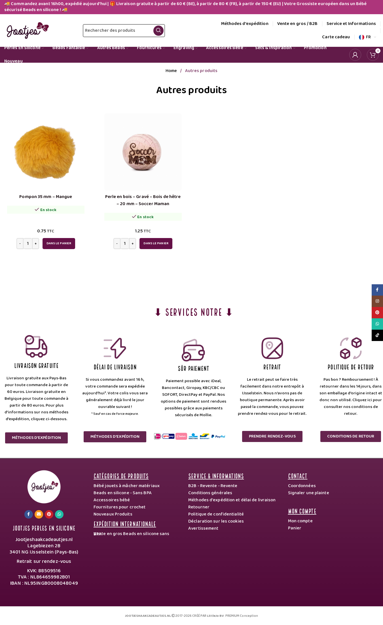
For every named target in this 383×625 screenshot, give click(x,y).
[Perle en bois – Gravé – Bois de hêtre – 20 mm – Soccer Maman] (143, 152)
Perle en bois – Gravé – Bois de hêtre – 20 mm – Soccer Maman (143, 200)
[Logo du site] (26, 30)
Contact (298, 475)
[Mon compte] (355, 54)
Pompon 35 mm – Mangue (45, 196)
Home (172, 70)
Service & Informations (216, 475)
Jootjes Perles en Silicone (43, 527)
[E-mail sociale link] (39, 514)
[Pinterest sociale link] (49, 514)
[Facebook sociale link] (28, 514)
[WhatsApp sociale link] (59, 514)
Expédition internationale (125, 523)
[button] (59, 243)
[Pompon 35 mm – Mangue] (45, 152)
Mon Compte (302, 510)
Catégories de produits (121, 475)
